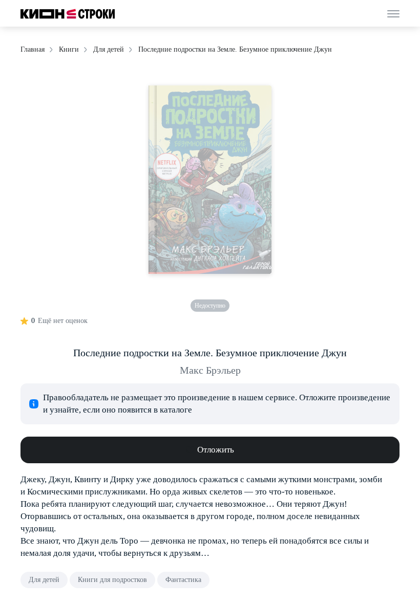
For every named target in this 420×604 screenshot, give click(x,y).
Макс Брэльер (210, 370)
